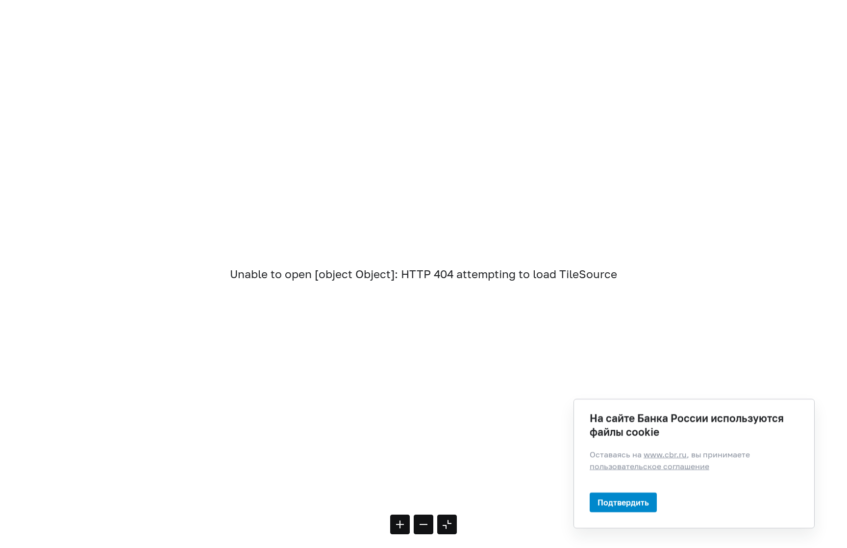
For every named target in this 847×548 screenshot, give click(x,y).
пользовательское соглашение (649, 465)
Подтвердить (623, 502)
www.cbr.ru (665, 454)
